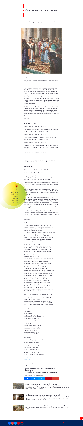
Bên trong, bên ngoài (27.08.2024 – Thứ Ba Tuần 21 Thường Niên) (41, 372)
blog (72, 421)
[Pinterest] (48, 378)
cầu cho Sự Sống (14, 192)
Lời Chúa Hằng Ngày (34, 363)
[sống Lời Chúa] (13, 185)
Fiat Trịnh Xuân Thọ (32, 365)
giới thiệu (12, 200)
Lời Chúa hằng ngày (13, 194)
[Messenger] (34, 378)
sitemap (16, 196)
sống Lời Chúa (15, 188)
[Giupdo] (22, 423)
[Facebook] (27, 378)
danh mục (15, 198)
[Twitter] (41, 378)
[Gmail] (55, 378)
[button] (81, 418)
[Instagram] (12, 423)
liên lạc (16, 200)
